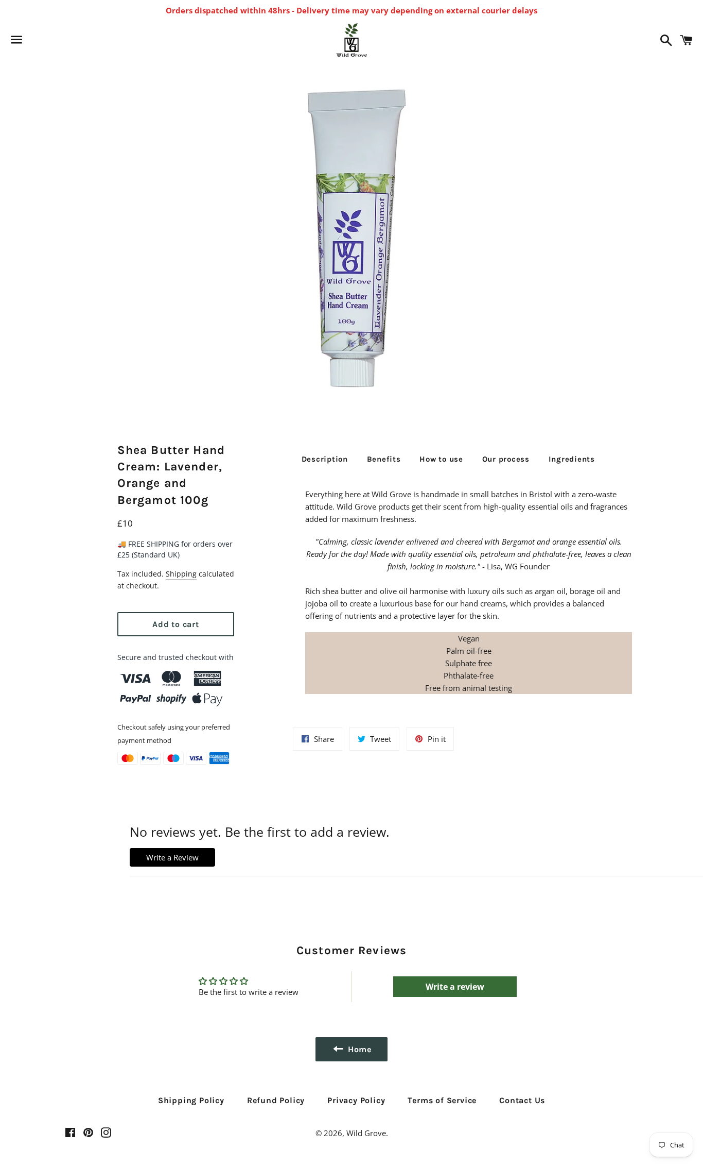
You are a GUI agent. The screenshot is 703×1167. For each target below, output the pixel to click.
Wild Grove (366, 1133)
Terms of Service (442, 1100)
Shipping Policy (191, 1100)
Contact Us (522, 1100)
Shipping (181, 574)
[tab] (324, 459)
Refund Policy (276, 1100)
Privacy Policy (356, 1100)
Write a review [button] (455, 986)
